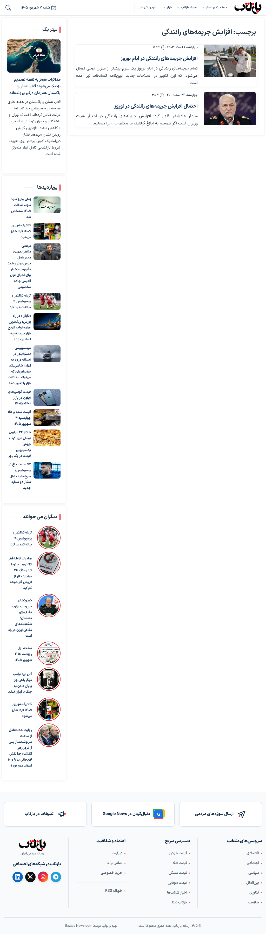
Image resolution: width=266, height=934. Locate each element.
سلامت (253, 902)
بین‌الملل (252, 883)
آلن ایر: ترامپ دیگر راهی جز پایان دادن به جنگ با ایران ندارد (20, 683)
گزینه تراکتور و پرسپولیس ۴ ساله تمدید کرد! (20, 301)
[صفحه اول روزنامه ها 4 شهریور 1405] (49, 653)
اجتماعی (253, 863)
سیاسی (253, 873)
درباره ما (116, 853)
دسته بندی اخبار (216, 7)
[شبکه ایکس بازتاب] (30, 877)
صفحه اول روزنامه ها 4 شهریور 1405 (23, 654)
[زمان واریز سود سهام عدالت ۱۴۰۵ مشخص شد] (47, 204)
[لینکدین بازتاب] (17, 877)
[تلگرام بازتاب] (56, 877)
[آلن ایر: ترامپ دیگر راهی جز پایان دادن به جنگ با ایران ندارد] (49, 681)
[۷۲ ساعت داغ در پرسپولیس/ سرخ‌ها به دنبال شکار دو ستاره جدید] (47, 470)
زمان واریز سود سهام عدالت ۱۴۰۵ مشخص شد (21, 208)
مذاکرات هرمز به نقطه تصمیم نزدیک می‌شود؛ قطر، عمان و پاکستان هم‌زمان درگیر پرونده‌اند (35, 86)
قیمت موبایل (177, 883)
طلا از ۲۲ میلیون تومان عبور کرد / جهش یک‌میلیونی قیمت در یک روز (20, 444)
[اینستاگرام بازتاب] (43, 877)
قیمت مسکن (178, 873)
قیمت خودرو (178, 853)
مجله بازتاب (189, 7)
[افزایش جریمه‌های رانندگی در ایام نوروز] (230, 61)
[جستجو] (8, 8)
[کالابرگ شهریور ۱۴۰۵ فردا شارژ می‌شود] (47, 231)
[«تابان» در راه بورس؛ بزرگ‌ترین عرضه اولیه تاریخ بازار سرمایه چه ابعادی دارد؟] (47, 321)
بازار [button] (169, 7)
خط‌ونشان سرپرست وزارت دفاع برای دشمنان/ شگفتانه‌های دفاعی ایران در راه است (20, 618)
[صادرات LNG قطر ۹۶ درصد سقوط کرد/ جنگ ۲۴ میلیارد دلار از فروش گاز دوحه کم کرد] (49, 572)
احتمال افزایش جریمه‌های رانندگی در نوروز (156, 106)
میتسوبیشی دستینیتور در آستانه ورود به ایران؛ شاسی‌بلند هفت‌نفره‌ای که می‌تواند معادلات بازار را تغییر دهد (19, 365)
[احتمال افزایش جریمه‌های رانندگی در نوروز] (230, 108)
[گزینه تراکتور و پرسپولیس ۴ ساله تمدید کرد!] (47, 301)
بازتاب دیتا (179, 902)
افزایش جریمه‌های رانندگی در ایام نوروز (159, 58)
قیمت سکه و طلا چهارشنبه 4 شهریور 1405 (19, 418)
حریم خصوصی (111, 873)
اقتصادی (253, 853)
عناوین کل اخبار (147, 7)
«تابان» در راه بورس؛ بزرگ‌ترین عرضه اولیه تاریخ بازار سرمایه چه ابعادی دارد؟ (19, 327)
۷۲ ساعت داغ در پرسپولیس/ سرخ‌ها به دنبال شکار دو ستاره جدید (19, 476)
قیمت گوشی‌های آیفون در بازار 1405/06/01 (19, 397)
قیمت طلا (180, 863)
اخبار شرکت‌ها (177, 892)
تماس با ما (114, 863)
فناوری (254, 892)
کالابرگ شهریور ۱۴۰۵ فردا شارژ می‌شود (21, 231)
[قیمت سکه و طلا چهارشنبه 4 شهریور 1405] (47, 417)
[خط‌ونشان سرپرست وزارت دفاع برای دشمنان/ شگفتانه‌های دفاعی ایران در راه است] (49, 616)
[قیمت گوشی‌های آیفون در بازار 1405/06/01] (47, 397)
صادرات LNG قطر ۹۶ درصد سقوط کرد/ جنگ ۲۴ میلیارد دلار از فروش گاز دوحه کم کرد (20, 573)
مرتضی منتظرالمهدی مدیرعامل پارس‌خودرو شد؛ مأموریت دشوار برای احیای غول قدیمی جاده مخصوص (19, 266)
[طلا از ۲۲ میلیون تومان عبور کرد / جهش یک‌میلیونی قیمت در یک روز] (47, 438)
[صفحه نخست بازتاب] (32, 845)
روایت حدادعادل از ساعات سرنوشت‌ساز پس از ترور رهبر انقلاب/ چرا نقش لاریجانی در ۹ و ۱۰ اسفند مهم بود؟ (20, 748)
